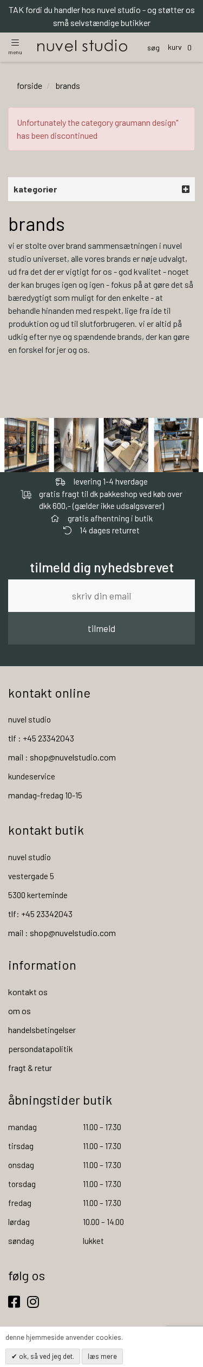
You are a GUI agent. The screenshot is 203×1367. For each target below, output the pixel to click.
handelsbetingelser (42, 1029)
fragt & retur (30, 1067)
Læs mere (102, 1356)
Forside (29, 85)
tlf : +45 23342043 (41, 738)
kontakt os (28, 991)
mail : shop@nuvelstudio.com (62, 757)
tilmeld (101, 628)
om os (19, 1010)
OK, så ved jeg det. (45, 1356)
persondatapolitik (40, 1048)
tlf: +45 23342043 (40, 913)
